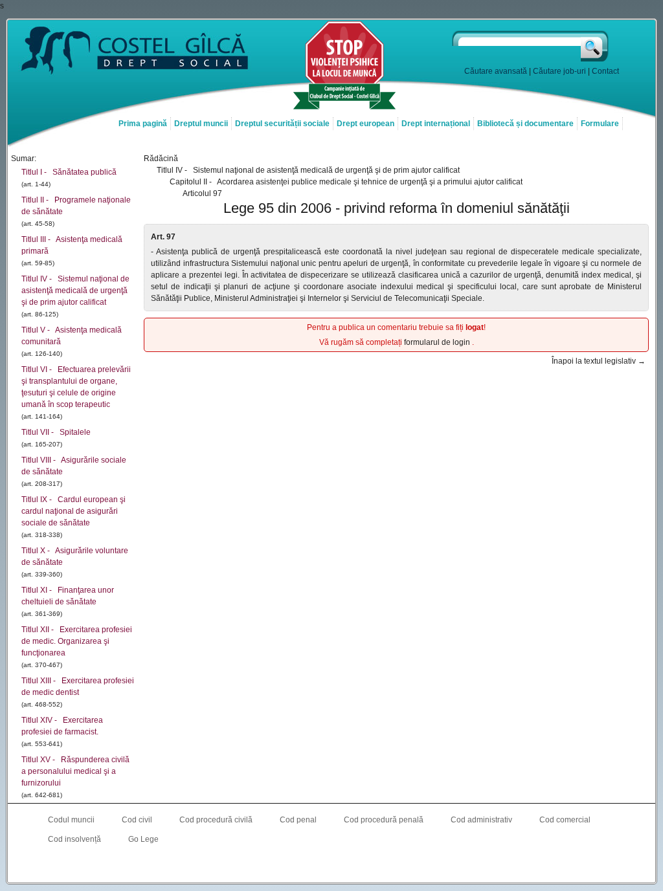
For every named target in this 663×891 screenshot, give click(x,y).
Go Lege (143, 839)
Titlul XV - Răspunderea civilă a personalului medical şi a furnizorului (75, 771)
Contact (605, 71)
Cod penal (298, 819)
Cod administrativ (481, 819)
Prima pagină (142, 123)
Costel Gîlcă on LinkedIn (331, 865)
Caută (595, 46)
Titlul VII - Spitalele (56, 432)
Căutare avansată (495, 71)
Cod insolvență (74, 839)
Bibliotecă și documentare (525, 123)
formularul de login (438, 342)
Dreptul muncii (201, 123)
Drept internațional (435, 123)
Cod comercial (564, 819)
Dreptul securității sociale (282, 123)
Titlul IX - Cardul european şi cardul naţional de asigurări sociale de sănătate (73, 511)
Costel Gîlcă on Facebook (305, 865)
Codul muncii (71, 819)
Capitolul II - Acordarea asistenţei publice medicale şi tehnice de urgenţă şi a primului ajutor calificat (346, 181)
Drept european (365, 123)
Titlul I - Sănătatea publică (69, 172)
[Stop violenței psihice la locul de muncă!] (344, 108)
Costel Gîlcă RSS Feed (357, 865)
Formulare (600, 123)
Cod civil (137, 819)
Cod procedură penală (383, 819)
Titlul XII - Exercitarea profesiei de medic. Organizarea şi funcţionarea (76, 641)
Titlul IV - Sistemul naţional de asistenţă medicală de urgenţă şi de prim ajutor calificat (75, 290)
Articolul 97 (202, 193)
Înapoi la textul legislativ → (599, 361)
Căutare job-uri (559, 71)
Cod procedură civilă (216, 819)
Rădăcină (161, 158)
